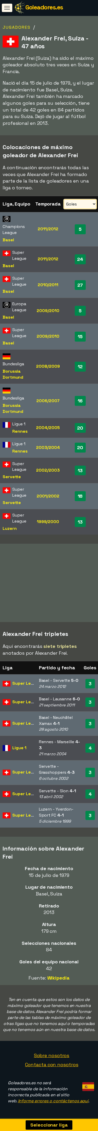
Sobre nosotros (52, 1055)
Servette (12, 476)
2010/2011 (48, 285)
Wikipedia (58, 978)
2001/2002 (48, 496)
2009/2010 (48, 310)
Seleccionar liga (48, 1125)
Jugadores (17, 27)
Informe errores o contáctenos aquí (53, 1101)
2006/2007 (47, 400)
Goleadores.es (44, 7)
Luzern (9, 528)
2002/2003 (48, 470)
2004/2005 (48, 427)
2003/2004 (48, 447)
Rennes (19, 431)
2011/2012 (48, 229)
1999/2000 (48, 521)
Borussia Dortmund (13, 374)
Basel (8, 240)
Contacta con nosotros (51, 1065)
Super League (26, 683)
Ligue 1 (19, 748)
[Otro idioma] (87, 1085)
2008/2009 (48, 366)
